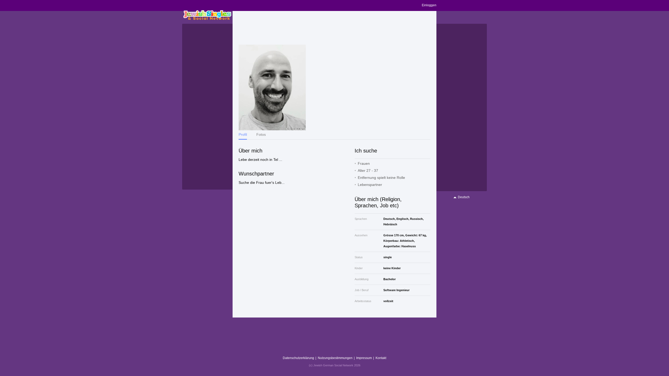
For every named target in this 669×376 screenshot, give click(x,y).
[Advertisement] (334, 28)
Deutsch (464, 197)
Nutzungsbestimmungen (335, 358)
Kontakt (381, 358)
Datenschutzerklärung (298, 358)
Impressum (364, 358)
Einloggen (429, 5)
